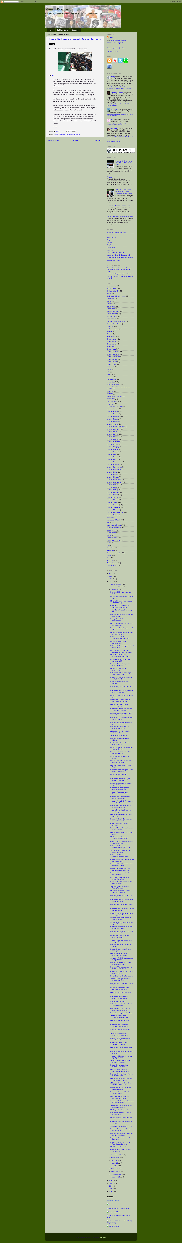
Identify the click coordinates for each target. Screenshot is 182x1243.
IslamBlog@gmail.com (118, 40)
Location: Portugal (113, 490)
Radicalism (110, 548)
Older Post (97, 140)
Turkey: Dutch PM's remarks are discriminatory (121, 619)
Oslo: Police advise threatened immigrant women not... (120, 687)
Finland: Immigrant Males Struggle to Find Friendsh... (121, 633)
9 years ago (128, 88)
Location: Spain (112, 502)
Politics (109, 543)
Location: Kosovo (112, 457)
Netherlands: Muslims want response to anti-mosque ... (120, 855)
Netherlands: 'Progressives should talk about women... (121, 984)
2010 (111, 582)
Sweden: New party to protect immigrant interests (120, 664)
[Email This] (67, 131)
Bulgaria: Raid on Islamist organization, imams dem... (120, 1070)
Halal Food (110, 367)
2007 (111, 1186)
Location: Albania (112, 409)
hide (108, 372)
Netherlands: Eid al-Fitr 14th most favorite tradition (121, 900)
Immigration (111, 382)
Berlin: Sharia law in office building (121, 976)
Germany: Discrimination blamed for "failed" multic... (121, 678)
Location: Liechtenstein (114, 462)
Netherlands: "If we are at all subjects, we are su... (119, 727)
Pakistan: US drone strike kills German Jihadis (120, 1092)
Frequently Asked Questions (116, 48)
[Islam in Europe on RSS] (109, 62)
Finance (109, 334)
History (109, 374)
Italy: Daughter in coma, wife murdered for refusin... (119, 1097)
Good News (111, 336)
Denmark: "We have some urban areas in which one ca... (121, 968)
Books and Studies (113, 291)
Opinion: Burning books (118, 1001)
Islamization (111, 399)
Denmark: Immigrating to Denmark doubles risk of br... (121, 1134)
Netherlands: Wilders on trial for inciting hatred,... (120, 1113)
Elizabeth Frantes (116, 92)
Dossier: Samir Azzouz (114, 324)
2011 (111, 579)
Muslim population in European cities (119, 206)
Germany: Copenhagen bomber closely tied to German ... (121, 709)
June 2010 (114, 1163)
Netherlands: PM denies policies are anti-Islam (121, 896)
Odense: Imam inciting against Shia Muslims (120, 1150)
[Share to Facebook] (73, 131)
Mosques (110, 250)
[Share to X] (71, 131)
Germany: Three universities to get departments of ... (122, 909)
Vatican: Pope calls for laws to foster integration (120, 851)
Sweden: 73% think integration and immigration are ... (122, 959)
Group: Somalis (112, 359)
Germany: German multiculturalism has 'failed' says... (122, 873)
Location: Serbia (112, 497)
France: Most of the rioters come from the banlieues (121, 761)
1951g (112, 77)
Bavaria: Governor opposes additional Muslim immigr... (120, 988)
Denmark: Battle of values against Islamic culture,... (121, 615)
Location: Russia (59, 134)
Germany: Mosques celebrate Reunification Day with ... (120, 1143)
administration (111, 286)
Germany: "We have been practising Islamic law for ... (120, 1025)
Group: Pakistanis (113, 354)
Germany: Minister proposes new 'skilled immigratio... (121, 770)
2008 (111, 1183)
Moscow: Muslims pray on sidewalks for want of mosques (74, 39)
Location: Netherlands (114, 482)
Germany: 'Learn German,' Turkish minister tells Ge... (122, 972)
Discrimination (111, 319)
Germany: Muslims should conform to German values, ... (122, 1101)
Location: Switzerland (114, 507)
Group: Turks (111, 364)
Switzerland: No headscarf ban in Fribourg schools (121, 1004)
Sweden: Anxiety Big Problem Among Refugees (120, 887)
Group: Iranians (112, 344)
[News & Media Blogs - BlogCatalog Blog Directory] (120, 1223)
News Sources (111, 237)
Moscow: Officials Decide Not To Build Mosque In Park (121, 714)
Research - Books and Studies (117, 232)
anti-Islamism (111, 288)
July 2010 (114, 1160)
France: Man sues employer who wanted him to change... (121, 1079)
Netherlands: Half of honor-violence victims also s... (119, 997)
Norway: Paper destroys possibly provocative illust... (121, 1088)
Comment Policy (112, 51)
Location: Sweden (113, 505)
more (55, 127)
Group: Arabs (111, 341)
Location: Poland (112, 487)
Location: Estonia (112, 431)
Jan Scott (113, 128)
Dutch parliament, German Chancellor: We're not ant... (120, 637)
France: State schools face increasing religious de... (119, 705)
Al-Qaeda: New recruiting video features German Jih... (120, 1083)
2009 (111, 1180)
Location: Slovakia (113, 500)
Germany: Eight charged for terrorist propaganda (119, 788)
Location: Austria (112, 411)
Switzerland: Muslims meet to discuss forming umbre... (120, 700)
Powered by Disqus (113, 141)
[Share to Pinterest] (75, 131)
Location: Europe (112, 434)
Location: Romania (113, 492)
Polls (108, 545)
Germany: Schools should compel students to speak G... (121, 927)
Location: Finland (112, 436)
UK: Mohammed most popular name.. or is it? (120, 660)
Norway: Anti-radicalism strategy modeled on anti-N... (121, 819)
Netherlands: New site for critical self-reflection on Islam (123, 162)
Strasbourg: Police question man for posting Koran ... (121, 1106)
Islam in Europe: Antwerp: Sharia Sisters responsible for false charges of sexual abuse (120, 87)
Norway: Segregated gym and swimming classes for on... (120, 869)
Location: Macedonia (114, 469)
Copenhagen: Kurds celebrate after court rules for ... (120, 797)
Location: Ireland (112, 452)
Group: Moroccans (113, 351)
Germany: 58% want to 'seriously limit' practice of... (121, 941)
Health (109, 369)
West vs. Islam (111, 565)
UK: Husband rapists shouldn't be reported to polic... (121, 923)
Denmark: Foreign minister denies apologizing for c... (121, 905)
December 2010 (116, 584)
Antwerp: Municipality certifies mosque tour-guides (120, 1061)
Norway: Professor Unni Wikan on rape (120, 216)
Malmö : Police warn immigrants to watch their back (121, 748)
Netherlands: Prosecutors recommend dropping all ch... (120, 846)
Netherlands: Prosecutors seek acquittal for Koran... (120, 963)
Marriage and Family (114, 520)
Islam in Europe (56, 9)
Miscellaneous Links (113, 260)
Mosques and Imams (73, 134)
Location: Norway (112, 484)
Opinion (109, 535)
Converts (110, 301)
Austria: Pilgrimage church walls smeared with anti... (121, 979)
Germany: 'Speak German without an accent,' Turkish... (121, 864)
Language (110, 404)
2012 (111, 576)
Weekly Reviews (112, 563)
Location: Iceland (112, 449)
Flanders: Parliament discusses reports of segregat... (120, 891)
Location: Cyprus (112, 424)
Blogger (102, 1237)
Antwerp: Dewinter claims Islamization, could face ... (119, 1034)
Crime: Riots (111, 308)
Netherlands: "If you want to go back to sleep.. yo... (120, 673)
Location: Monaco (113, 477)
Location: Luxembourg (114, 467)
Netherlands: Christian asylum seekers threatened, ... (120, 779)
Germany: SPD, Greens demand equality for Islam (121, 1057)
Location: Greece (112, 444)
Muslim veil (110, 530)
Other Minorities (112, 538)
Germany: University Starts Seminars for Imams (119, 1043)
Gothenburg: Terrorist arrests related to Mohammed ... (120, 606)
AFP (52, 75)
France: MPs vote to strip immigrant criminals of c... (119, 954)
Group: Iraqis (111, 346)
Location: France (112, 439)
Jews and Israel (112, 401)
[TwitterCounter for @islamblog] (118, 1208)
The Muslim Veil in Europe (115, 252)
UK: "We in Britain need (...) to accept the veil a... (120, 878)
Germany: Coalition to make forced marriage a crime (122, 860)
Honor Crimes (111, 379)
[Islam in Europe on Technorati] (125, 62)
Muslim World (111, 532)
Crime (109, 303)
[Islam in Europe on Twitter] (120, 62)
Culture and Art (112, 314)
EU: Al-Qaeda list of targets (119, 1110)
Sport (108, 558)
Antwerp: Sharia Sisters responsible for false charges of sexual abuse (123, 191)
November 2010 (116, 587)
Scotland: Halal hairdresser (119, 735)
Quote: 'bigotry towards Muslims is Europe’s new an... (121, 842)
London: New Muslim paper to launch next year (120, 936)
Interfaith (110, 393)
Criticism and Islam (113, 311)
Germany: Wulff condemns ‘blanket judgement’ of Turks (120, 793)
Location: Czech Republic (115, 426)
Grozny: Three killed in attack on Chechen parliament (121, 811)
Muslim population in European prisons (120, 257)
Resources (110, 235)
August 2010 (115, 1157)
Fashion (109, 331)
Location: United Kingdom (115, 512)
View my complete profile (115, 43)
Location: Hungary (113, 447)
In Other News (62, 30)
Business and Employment (115, 296)
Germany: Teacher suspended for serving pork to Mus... (121, 914)
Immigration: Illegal (113, 384)
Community (110, 298)
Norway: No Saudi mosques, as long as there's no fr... (120, 806)
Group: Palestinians (113, 356)
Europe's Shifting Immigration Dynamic (120, 274)
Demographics (111, 316)
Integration (110, 391)
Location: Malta (112, 472)
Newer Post (53, 140)
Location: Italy (111, 454)
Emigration (110, 326)
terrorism (110, 560)
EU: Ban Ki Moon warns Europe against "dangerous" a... (120, 784)
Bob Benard (114, 109)
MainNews (110, 517)
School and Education (114, 553)
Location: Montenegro (114, 479)
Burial (109, 293)
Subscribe (75, 30)
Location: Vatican (112, 515)
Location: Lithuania (113, 464)
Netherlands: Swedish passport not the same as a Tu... (122, 646)
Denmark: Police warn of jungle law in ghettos (120, 1129)
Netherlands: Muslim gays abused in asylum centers (121, 691)
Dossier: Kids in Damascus (116, 321)
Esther (111, 37)
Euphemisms (111, 247)
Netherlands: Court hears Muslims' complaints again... (121, 1075)
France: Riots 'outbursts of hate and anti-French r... (120, 752)
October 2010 (115, 589)
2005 (111, 1191)
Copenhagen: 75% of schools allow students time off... (120, 1009)
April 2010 (114, 1168)
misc (108, 522)
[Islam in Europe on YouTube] (114, 62)
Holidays (109, 377)
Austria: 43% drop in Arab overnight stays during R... (119, 1016)
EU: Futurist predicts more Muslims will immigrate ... (119, 837)
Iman (112, 119)
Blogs (108, 240)
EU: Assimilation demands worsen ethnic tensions (121, 624)
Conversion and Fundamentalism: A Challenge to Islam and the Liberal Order (118, 269)
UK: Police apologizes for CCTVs (121, 1126)
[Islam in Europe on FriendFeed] (109, 68)
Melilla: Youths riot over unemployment (118, 642)
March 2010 (115, 1171)
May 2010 (114, 1166)
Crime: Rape (111, 306)
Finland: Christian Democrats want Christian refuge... (121, 602)
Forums (109, 177)
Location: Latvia (112, 459)
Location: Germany (113, 442)
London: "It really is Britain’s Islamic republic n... (119, 743)
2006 (111, 1189)
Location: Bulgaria (113, 421)
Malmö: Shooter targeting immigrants (118, 775)
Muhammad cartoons (114, 527)
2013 (111, 573)
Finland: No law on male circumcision (118, 669)
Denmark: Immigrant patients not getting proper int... (121, 723)
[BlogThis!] (69, 131)
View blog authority (113, 1200)
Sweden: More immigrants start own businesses (120, 918)
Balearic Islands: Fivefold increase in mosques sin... (121, 828)
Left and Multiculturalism (115, 406)
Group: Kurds (111, 349)
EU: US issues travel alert (118, 1147)
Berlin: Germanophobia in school (121, 1013)
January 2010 (115, 1177)
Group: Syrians (112, 362)
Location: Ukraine (112, 510)
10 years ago (113, 105)
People (109, 245)
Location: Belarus (112, 414)
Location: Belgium (113, 416)
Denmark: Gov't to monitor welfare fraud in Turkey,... (121, 882)
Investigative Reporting (114, 396)
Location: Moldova (113, 474)
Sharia (109, 555)
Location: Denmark (113, 429)
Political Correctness (113, 540)
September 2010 (116, 1155)
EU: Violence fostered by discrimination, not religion (119, 655)
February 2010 (116, 1174)
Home (51, 30)
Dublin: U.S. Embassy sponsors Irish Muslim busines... (120, 1039)
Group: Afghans (112, 339)
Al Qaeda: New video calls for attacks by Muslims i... (120, 732)
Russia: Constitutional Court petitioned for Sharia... (119, 1066)
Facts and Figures (113, 329)
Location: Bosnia (112, 419)
